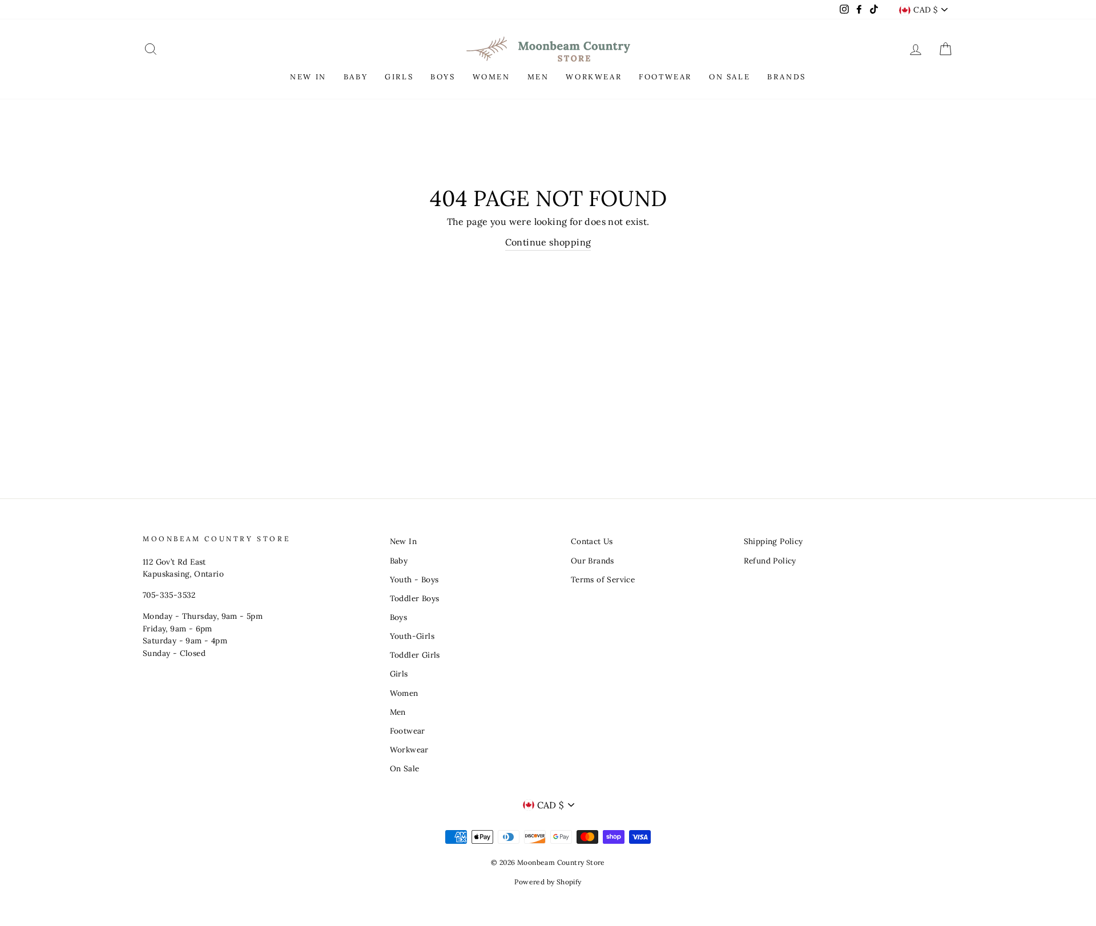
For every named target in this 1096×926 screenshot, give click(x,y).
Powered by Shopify (547, 881)
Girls (399, 674)
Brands (786, 77)
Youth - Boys (414, 579)
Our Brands (592, 560)
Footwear (407, 731)
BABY (356, 77)
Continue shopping (548, 242)
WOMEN (491, 77)
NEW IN (308, 77)
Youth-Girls (412, 636)
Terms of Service (603, 579)
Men (398, 712)
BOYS (442, 77)
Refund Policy (770, 560)
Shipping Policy (773, 541)
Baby (399, 560)
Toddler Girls (415, 655)
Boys (399, 617)
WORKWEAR (594, 77)
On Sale (405, 768)
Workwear (409, 749)
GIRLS (399, 77)
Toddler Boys (415, 598)
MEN (538, 77)
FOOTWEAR (665, 77)
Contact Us (592, 541)
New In (403, 541)
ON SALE (729, 77)
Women (404, 693)
